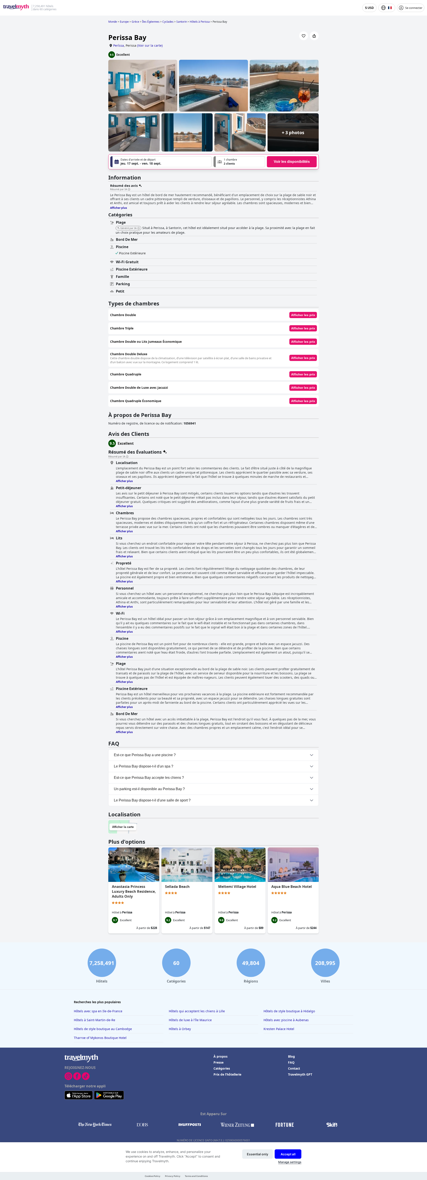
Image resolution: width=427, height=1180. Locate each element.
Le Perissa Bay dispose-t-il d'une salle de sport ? (152, 800)
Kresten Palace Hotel (279, 1029)
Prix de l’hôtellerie (227, 1074)
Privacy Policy (172, 1176)
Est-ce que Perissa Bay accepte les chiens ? (149, 777)
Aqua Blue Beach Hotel (291, 886)
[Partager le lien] (314, 35)
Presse (219, 1062)
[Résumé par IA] (129, 189)
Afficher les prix (303, 315)
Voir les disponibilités (292, 161)
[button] (239, 161)
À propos (221, 1056)
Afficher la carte (123, 827)
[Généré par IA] (138, 228)
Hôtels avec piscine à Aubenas (286, 1020)
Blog (291, 1056)
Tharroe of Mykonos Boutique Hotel (100, 1038)
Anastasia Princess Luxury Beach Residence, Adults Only (134, 891)
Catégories (222, 1068)
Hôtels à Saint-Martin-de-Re (94, 1020)
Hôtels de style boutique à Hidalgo (289, 1011)
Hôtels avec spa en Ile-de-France (98, 1011)
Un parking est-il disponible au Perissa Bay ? (149, 789)
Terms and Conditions (196, 1176)
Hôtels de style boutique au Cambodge (103, 1029)
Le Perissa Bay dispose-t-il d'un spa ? (143, 766)
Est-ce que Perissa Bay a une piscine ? (145, 755)
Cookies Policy (152, 1176)
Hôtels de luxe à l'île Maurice (190, 1020)
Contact (294, 1068)
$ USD (369, 8)
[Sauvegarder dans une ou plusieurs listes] (303, 35)
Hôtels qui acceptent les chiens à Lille (197, 1011)
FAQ (291, 1062)
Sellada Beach (177, 886)
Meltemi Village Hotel (237, 886)
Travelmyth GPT (300, 1074)
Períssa (118, 45)
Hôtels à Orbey (180, 1029)
